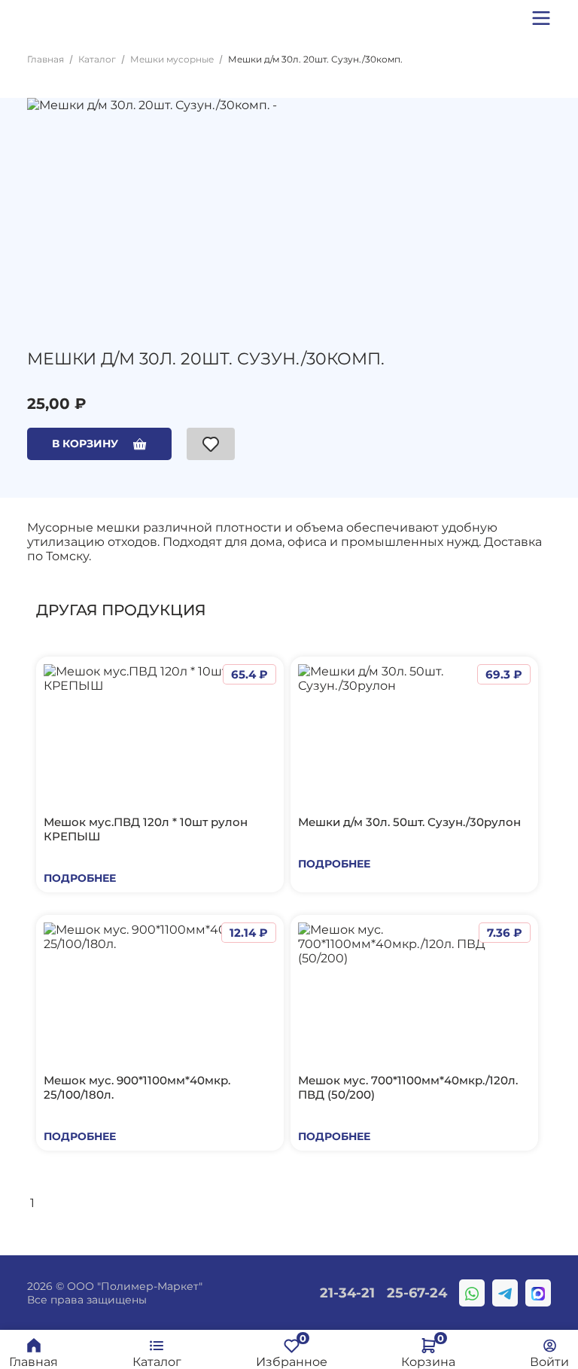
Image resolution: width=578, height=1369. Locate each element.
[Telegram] (505, 1292)
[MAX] (538, 1292)
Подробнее (80, 878)
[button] (541, 18)
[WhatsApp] (472, 1292)
